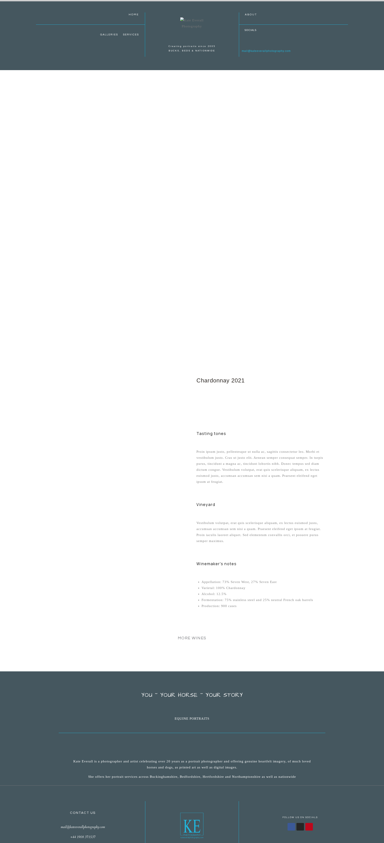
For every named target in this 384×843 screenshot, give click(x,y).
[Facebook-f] (291, 827)
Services (131, 34)
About (251, 14)
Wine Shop (192, 209)
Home (134, 14)
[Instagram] (253, 40)
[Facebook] (243, 40)
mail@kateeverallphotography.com (265, 51)
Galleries (109, 34)
